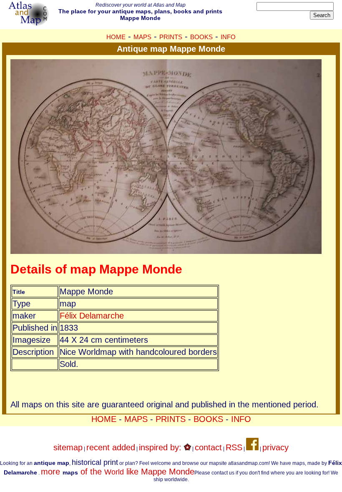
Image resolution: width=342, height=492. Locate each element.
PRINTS (170, 36)
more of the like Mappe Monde (117, 471)
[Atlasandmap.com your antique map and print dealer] (29, 22)
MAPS (142, 36)
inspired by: (161, 447)
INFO (228, 36)
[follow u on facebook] (252, 447)
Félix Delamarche (92, 315)
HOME (116, 36)
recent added (110, 447)
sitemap (68, 447)
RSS (234, 447)
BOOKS (201, 36)
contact (208, 447)
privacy (275, 447)
